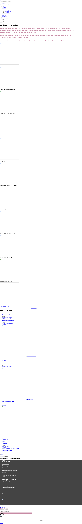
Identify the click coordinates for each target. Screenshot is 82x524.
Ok (52, 518)
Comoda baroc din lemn (7, 450)
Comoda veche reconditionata (8, 357)
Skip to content (2, 0)
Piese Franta (4, 443)
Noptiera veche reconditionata (8, 320)
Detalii (8, 317)
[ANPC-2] (13, 504)
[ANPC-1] (13, 498)
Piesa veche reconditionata (7, 314)
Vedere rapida (11, 317)
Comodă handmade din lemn (8, 401)
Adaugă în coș (4, 317)
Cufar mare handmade (6, 363)
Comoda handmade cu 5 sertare (8, 436)
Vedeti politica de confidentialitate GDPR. (46, 518)
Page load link (2, 507)
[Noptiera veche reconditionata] (39, 318)
